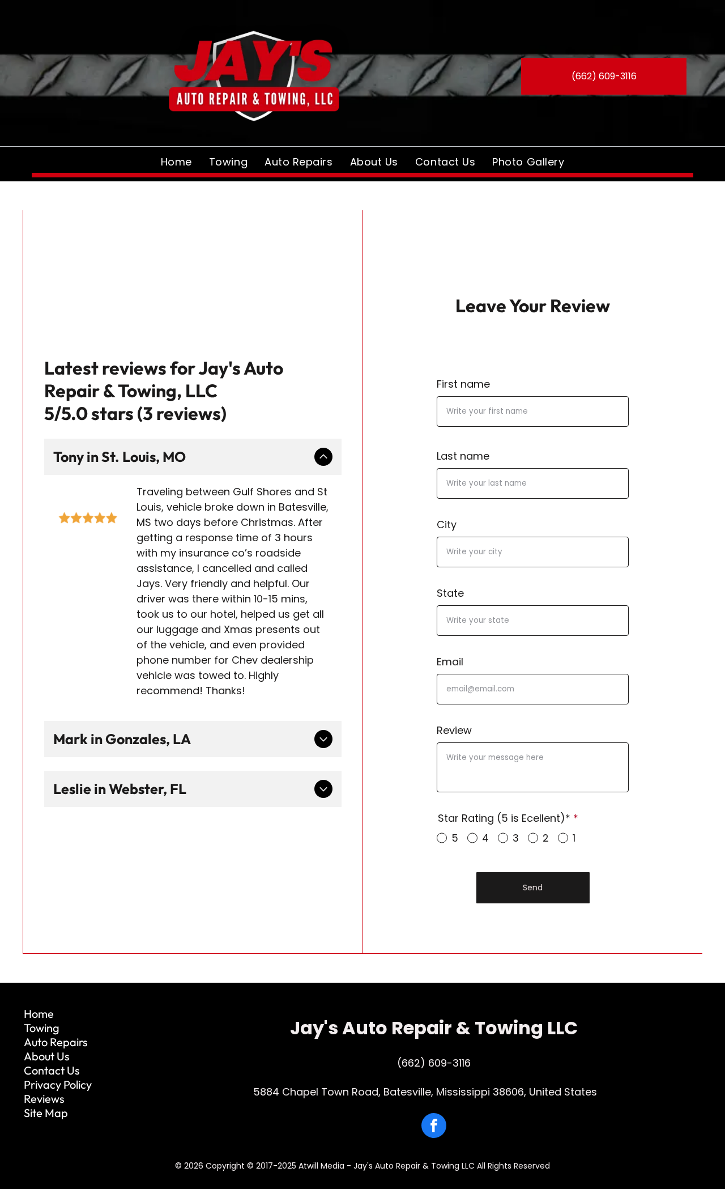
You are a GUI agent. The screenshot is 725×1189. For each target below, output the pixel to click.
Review (454, 730)
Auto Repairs (56, 1042)
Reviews (44, 1099)
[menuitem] (176, 161)
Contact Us (52, 1070)
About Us (47, 1056)
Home (39, 1014)
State (450, 593)
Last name (463, 456)
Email (450, 662)
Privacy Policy (58, 1084)
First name (463, 384)
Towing (41, 1028)
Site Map (46, 1113)
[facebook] (433, 1127)
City (447, 524)
